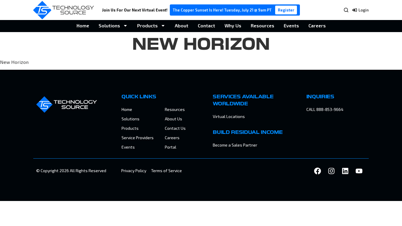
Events (291, 25)
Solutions (109, 25)
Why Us (233, 25)
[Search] (346, 10)
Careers (317, 25)
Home (83, 25)
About (181, 25)
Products (147, 25)
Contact (206, 25)
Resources (262, 25)
